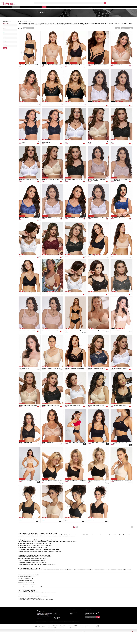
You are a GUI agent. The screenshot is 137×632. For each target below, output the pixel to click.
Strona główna (2, 7)
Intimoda (38, 10)
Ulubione (71, 613)
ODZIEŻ (120, 7)
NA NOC (30, 7)
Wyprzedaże (129, 28)
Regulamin (55, 613)
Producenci (134, 7)
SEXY (44, 7)
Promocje (123, 28)
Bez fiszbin (49, 10)
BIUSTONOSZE (16, 7)
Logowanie (71, 614)
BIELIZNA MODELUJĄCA (89, 7)
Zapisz (98, 617)
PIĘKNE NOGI (71, 7)
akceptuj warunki (132, 631)
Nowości (118, 28)
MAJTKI (57, 7)
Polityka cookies (56, 618)
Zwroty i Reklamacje (57, 617)
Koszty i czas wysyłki (57, 614)
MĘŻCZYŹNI (106, 7)
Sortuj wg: (20, 28)
